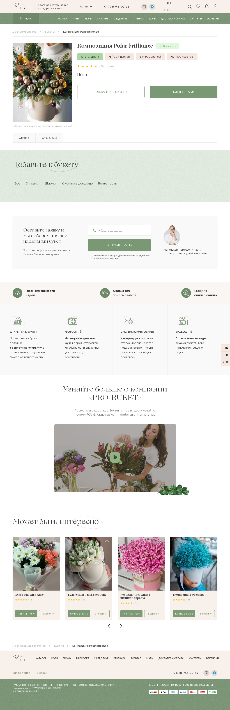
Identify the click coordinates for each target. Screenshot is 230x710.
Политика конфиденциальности (92, 684)
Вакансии (213, 18)
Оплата (24, 137)
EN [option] (168, 10)
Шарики (50, 183)
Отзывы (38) (49, 137)
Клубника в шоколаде (77, 183)
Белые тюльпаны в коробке (87, 595)
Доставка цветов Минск (29, 645)
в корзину (111, 92)
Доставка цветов (24, 31)
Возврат (136, 658)
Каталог (63, 18)
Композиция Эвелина (188, 595)
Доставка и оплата (173, 18)
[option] (171, 10)
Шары (152, 18)
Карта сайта (21, 673)
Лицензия (62, 684)
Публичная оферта (26, 684)
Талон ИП (47, 684)
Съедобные (121, 18)
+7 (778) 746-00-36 (116, 6)
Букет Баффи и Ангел (30, 595)
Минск (84, 6)
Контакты (196, 18)
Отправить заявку (119, 245)
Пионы (88, 18)
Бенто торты (107, 183)
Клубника (138, 18)
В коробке (103, 18)
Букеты (50, 31)
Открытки (33, 183)
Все (17, 183)
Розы (76, 18)
